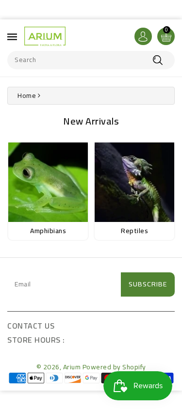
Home (26, 95)
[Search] (158, 60)
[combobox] (91, 60)
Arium (72, 367)
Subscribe (148, 284)
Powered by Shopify (114, 367)
